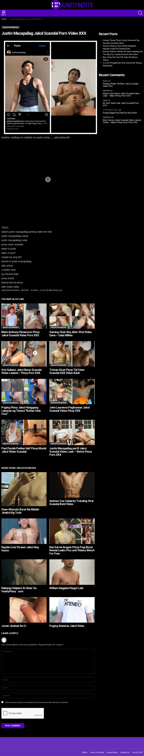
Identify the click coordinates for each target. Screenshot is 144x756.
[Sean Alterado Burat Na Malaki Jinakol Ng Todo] (24, 489)
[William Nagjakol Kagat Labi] (71, 572)
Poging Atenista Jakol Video (66, 626)
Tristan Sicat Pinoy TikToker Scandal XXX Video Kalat (67, 371)
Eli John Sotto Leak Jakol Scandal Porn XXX (121, 104)
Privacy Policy (112, 752)
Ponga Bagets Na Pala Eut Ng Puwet (120, 113)
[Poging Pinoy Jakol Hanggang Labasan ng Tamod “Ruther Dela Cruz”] (24, 391)
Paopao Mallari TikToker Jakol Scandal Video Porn (120, 85)
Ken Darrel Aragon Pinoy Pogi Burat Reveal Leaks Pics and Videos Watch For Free (71, 550)
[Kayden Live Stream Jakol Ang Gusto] (24, 531)
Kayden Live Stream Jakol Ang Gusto (20, 548)
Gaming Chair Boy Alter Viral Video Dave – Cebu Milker (70, 333)
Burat (25, 290)
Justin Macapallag (51, 290)
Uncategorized (10, 327)
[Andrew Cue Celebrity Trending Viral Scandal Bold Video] (71, 485)
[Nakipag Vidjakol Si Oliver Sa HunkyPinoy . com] (24, 572)
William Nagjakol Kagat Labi (66, 588)
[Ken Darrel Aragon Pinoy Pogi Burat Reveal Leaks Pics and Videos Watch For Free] (71, 531)
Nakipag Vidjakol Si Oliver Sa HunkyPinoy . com (19, 589)
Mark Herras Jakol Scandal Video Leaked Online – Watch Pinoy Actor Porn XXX (122, 121)
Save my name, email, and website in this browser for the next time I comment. (36, 702)
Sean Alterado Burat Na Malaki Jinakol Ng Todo (20, 511)
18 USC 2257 (137, 752)
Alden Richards (11, 290)
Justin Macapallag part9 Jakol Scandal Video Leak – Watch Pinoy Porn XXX (70, 451)
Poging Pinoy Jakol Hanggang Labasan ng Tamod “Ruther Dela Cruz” (21, 411)
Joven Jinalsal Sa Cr (13, 626)
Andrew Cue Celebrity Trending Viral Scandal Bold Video (71, 502)
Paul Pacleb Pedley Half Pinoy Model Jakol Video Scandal (23, 450)
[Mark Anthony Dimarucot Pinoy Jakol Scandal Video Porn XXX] (24, 316)
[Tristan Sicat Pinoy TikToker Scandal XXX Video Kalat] (71, 354)
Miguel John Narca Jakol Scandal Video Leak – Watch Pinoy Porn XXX (121, 94)
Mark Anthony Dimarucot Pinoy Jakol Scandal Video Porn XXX (20, 333)
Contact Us (124, 752)
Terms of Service (97, 752)
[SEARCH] (140, 13)
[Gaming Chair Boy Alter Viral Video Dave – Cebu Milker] (71, 316)
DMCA (84, 752)
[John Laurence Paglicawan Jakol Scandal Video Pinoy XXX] (71, 391)
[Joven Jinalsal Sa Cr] (24, 610)
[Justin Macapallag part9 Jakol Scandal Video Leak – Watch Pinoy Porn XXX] (71, 432)
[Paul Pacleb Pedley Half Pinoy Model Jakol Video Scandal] (24, 432)
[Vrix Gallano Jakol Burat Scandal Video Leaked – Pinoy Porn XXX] (24, 354)
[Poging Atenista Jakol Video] (71, 610)
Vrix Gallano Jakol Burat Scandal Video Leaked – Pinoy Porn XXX (21, 371)
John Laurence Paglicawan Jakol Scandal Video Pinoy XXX (69, 409)
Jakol (35, 290)
